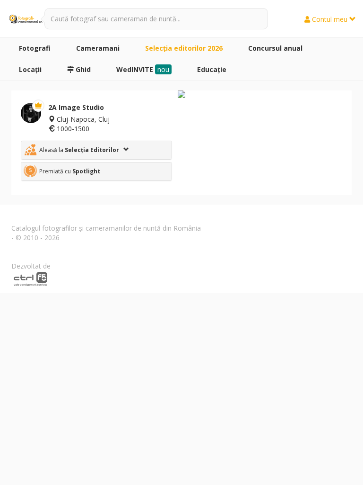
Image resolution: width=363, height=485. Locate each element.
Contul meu (329, 19)
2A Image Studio (76, 107)
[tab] (96, 150)
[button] (96, 150)
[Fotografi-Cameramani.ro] (25, 19)
